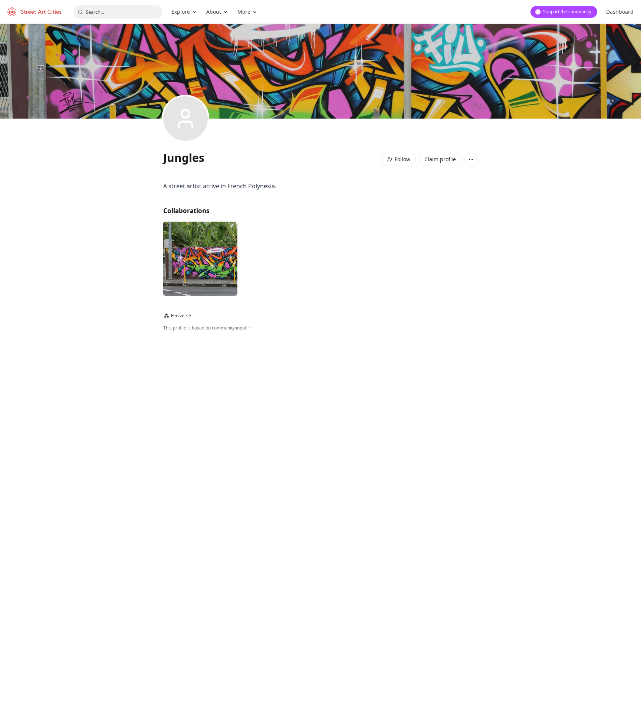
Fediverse (177, 315)
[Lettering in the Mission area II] (200, 259)
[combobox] (117, 12)
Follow (402, 159)
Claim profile (440, 159)
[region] (320, 411)
